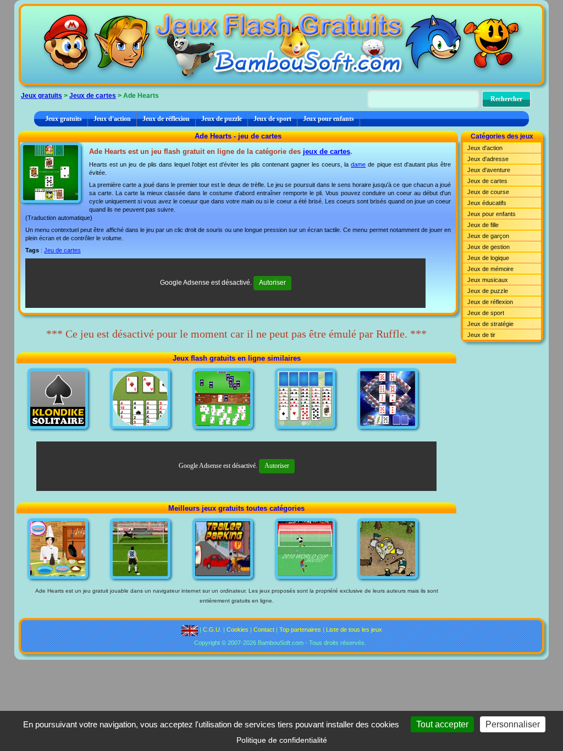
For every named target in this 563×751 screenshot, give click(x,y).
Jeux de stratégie (490, 324)
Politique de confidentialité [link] (281, 740)
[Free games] (189, 629)
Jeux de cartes (92, 96)
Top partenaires (300, 629)
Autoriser (272, 282)
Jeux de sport (272, 119)
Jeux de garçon (488, 236)
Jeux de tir (481, 335)
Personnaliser (512, 724)
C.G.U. (212, 629)
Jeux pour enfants (328, 119)
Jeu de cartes (62, 250)
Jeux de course (488, 192)
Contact (263, 629)
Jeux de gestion (488, 247)
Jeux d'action (112, 119)
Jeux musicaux (487, 280)
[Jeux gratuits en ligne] (281, 44)
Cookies (238, 629)
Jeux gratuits (41, 96)
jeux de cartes (326, 151)
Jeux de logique (488, 258)
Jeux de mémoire (490, 269)
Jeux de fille (483, 225)
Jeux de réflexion (166, 119)
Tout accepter (442, 724)
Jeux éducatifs (486, 203)
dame (358, 164)
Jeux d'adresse (488, 159)
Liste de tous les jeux (354, 629)
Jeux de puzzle (221, 119)
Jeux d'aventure (488, 170)
